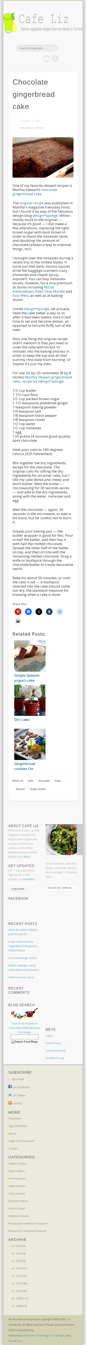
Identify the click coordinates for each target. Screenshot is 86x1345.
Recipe (40, 128)
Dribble (55, 58)
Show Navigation (67, 37)
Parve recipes (16, 1178)
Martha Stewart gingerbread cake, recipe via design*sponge (42, 379)
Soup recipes (16, 1193)
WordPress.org (55, 1058)
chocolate (44, 780)
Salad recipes (16, 1186)
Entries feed (53, 1043)
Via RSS (17, 1103)
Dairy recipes (16, 1171)
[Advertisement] (41, 812)
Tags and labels (17, 1126)
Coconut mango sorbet (22, 958)
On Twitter (19, 1095)
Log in (49, 1035)
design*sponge (45, 215)
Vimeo (46, 58)
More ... (28, 856)
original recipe (32, 203)
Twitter (38, 58)
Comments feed (55, 1050)
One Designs (57, 1335)
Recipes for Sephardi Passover (27, 1231)
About (12, 1133)
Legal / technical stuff (21, 1141)
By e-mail (18, 1079)
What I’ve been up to (21, 977)
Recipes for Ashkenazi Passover (28, 1223)
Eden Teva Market (50, 291)
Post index (14, 1118)
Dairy (22, 128)
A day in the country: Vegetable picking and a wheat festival (23, 946)
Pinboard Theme (34, 1335)
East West (21, 295)
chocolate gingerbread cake (35, 191)
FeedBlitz (29, 879)
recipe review (38, 789)
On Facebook (21, 1087)
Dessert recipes (18, 1201)
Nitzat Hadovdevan (33, 289)
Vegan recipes (17, 1163)
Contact (13, 1148)
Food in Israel (16, 1208)
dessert (30, 128)
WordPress (15, 1341)
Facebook (29, 58)
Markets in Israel (18, 1216)
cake (30, 780)
